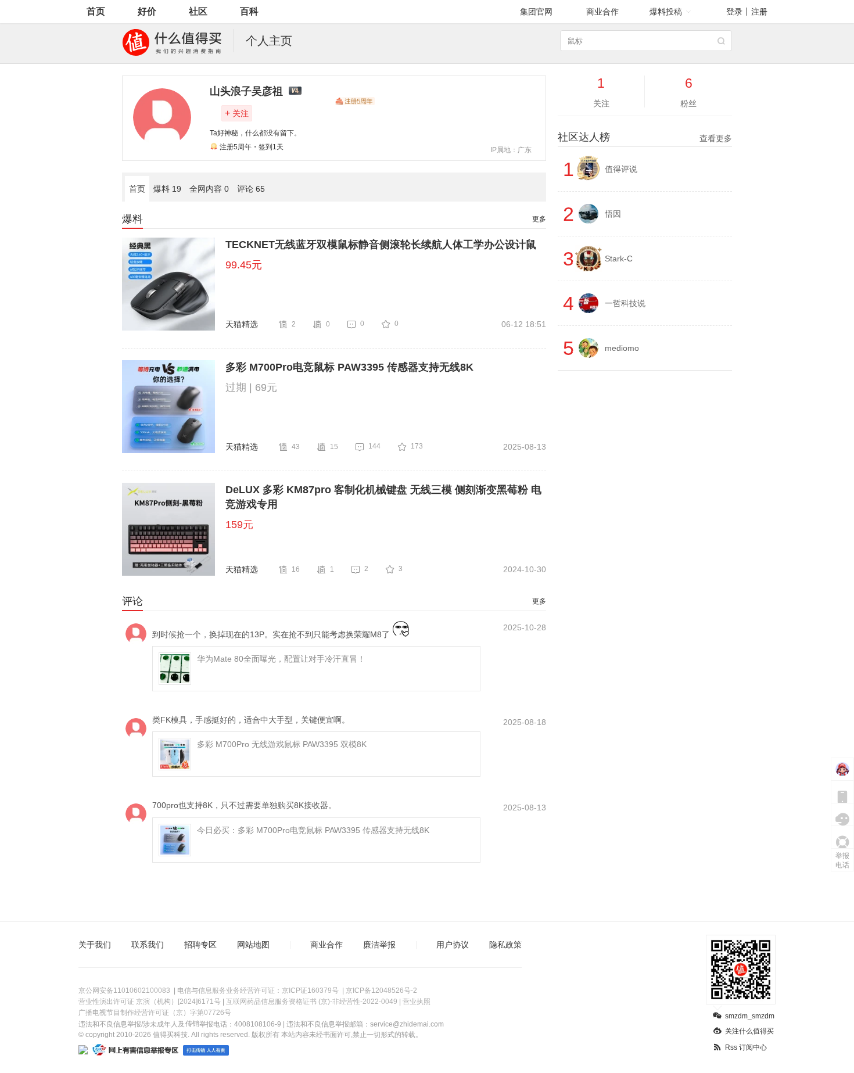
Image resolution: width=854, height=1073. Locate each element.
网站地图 (253, 944)
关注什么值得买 (749, 1031)
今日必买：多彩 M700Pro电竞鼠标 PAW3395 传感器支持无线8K (313, 830)
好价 (147, 11)
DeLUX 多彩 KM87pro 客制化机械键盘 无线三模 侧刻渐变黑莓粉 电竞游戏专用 (383, 497)
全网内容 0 (209, 188)
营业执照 (416, 1001)
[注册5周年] (355, 101)
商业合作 (602, 11)
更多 (539, 219)
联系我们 (147, 944)
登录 (734, 11)
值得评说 (621, 169)
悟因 (613, 213)
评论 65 (251, 188)
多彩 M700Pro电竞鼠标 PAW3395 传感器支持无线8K (349, 367)
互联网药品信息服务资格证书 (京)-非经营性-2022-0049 (311, 1001)
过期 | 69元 (251, 387)
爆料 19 (167, 188)
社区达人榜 (645, 137)
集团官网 (536, 11)
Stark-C (619, 258)
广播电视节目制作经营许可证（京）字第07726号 (154, 1013)
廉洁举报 (379, 944)
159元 (239, 524)
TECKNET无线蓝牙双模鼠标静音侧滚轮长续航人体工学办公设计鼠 (380, 244)
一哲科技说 (625, 303)
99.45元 (243, 265)
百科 (249, 11)
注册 (759, 11)
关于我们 (94, 944)
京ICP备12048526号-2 (381, 990)
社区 (198, 11)
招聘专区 (200, 944)
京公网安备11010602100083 (124, 990)
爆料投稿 (666, 11)
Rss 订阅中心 (746, 1047)
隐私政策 (505, 944)
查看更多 (715, 138)
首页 (96, 11)
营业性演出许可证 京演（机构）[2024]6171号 (149, 1001)
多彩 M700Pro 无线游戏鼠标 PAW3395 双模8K (282, 744)
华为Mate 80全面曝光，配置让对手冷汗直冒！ (281, 658)
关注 (237, 113)
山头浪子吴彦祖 (246, 91)
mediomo (622, 348)
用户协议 (452, 944)
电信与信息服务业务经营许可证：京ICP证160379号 (258, 990)
